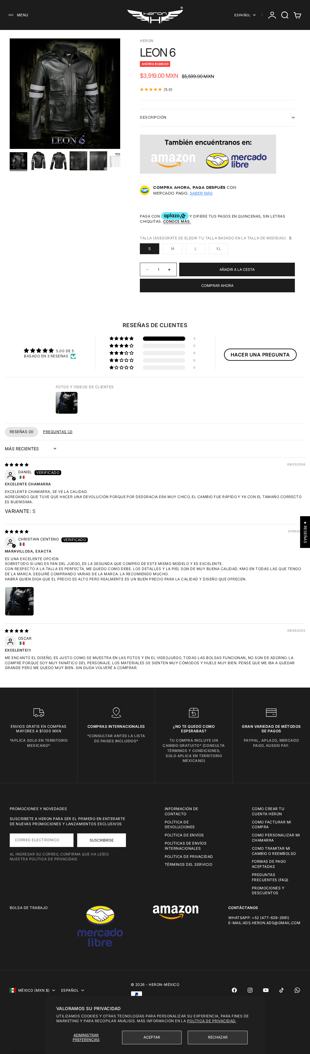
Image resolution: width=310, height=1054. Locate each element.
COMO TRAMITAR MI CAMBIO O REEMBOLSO (274, 851)
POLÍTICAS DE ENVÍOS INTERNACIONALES (185, 846)
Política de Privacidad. (211, 1021)
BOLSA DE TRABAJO (29, 907)
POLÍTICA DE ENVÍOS (184, 835)
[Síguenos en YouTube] (266, 990)
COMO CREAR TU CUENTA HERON (268, 811)
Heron (146, 40)
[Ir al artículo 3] (58, 160)
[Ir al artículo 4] (78, 160)
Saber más (201, 193)
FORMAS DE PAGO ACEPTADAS (269, 864)
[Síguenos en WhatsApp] (297, 990)
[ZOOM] (109, 137)
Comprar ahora (217, 285)
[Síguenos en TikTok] (282, 990)
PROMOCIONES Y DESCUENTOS (268, 890)
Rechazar (218, 1037)
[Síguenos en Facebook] (234, 990)
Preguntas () (57, 431)
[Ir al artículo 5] (98, 160)
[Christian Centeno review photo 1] (19, 601)
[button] (122, 339)
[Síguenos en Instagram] (250, 990)
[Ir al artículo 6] (118, 161)
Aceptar (151, 1037)
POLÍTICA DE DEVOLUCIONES (180, 824)
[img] (16, 464)
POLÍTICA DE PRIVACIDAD (189, 856)
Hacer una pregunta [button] (260, 355)
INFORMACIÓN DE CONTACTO (181, 811)
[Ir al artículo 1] (18, 161)
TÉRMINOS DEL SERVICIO (188, 864)
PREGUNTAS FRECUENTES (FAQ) (270, 877)
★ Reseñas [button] (305, 532)
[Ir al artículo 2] (38, 160)
